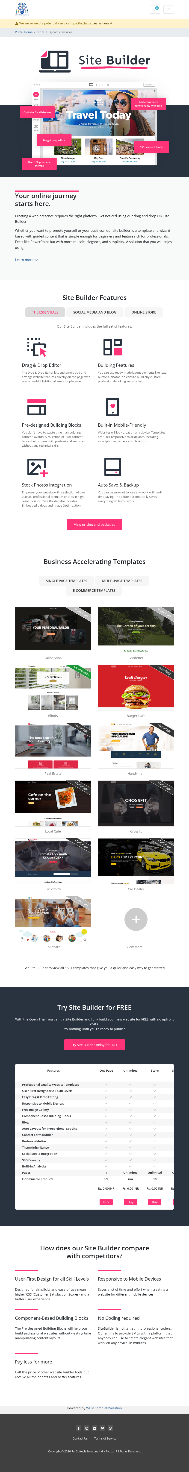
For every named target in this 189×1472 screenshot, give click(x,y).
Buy (106, 1202)
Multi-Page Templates (122, 580)
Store (40, 32)
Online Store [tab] (143, 312)
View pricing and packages (94, 524)
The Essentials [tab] (45, 312)
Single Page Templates (66, 580)
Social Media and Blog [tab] (94, 312)
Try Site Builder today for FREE (94, 1045)
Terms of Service (105, 1438)
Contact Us (80, 1438)
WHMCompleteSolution (104, 1408)
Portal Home (23, 32)
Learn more (101, 23)
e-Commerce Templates (94, 590)
